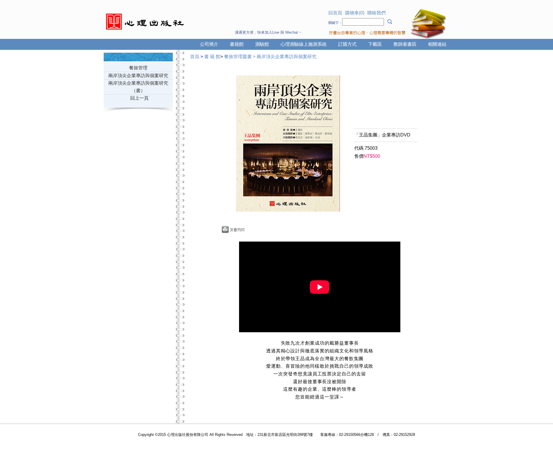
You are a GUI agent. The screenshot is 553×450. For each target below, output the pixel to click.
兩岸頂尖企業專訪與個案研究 (138, 75)
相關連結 (437, 44)
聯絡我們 (376, 12)
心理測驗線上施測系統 (304, 44)
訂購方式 (347, 44)
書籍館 (237, 44)
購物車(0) (354, 12)
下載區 (375, 44)
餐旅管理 (138, 67)
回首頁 (335, 12)
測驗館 (262, 44)
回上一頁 (139, 98)
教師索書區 (404, 44)
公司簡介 (209, 44)
